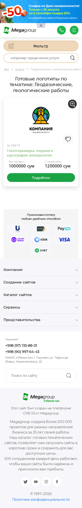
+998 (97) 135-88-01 (21, 345)
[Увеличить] (72, 104)
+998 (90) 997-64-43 (22, 352)
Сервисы (11, 307)
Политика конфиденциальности (41, 499)
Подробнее (41, 177)
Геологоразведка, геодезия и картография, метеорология (30, 152)
